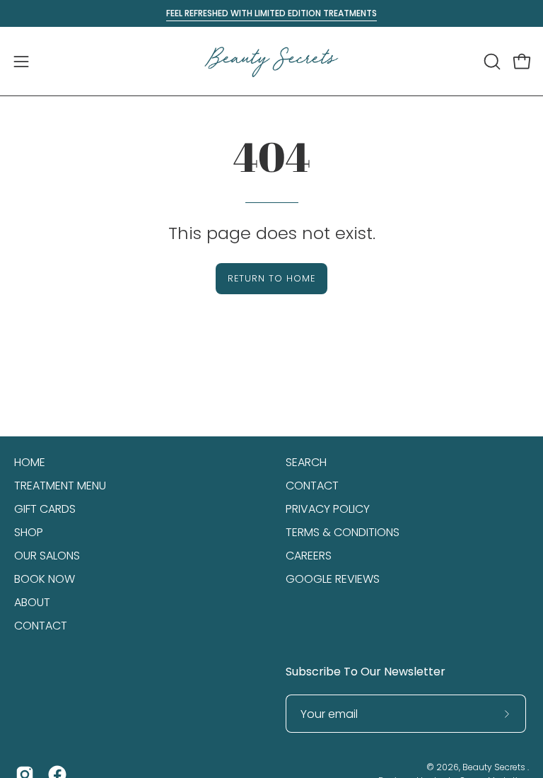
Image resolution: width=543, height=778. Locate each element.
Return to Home (271, 278)
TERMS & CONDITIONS (342, 532)
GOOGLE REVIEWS (333, 579)
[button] (491, 61)
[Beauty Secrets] (271, 61)
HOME (29, 462)
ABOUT (32, 602)
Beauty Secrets (494, 767)
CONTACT (40, 625)
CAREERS (309, 555)
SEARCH (306, 462)
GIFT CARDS (45, 509)
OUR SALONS (47, 555)
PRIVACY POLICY (328, 509)
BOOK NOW (44, 579)
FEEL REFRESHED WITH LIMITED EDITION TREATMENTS (271, 13)
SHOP (28, 532)
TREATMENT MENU (60, 485)
